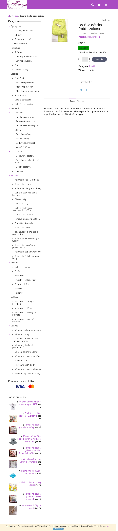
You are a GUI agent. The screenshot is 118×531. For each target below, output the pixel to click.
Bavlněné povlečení (24, 82)
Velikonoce (16, 297)
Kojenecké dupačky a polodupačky (23, 246)
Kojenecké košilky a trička (26, 180)
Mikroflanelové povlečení (27, 91)
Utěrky (17, 130)
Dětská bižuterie (22, 267)
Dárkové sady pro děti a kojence (24, 194)
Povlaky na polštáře (23, 31)
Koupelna (15, 48)
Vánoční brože (21, 360)
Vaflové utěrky (22, 138)
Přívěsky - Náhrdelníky (25, 280)
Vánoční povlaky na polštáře (27, 330)
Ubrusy (18, 35)
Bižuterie (15, 263)
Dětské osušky (21, 69)
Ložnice (14, 74)
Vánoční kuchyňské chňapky (27, 369)
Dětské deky (20, 199)
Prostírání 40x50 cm (25, 121)
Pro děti (14, 175)
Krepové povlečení (24, 87)
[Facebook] (86, 90)
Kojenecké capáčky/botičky (27, 252)
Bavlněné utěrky (23, 134)
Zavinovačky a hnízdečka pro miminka (25, 233)
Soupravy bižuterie (23, 284)
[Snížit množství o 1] (80, 59)
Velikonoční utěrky (23, 308)
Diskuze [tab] (80, 101)
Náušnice (18, 275)
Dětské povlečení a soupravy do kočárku (22, 209)
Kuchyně (15, 108)
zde (108, 526)
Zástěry (18, 151)
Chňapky (18, 171)
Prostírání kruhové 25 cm (27, 126)
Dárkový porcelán (19, 43)
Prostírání (18, 113)
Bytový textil (17, 26)
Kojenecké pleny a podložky (27, 188)
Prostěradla (20, 95)
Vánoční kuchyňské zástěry (27, 356)
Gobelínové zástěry (24, 156)
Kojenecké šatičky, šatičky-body (26, 257)
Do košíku (99, 59)
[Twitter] (81, 90)
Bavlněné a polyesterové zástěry (26, 161)
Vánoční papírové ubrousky (27, 373)
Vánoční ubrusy (21, 334)
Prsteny (18, 288)
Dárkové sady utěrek (25, 143)
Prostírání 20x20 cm (25, 117)
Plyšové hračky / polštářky (27, 219)
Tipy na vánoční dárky (24, 365)
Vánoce (14, 326)
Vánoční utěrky (22, 147)
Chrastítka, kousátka (24, 223)
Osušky (18, 65)
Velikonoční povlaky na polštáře (24, 313)
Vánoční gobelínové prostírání (22, 346)
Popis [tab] (72, 101)
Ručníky (18, 52)
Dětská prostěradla (23, 104)
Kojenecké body (22, 227)
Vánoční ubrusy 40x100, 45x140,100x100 (26, 340)
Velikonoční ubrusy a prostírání (23, 302)
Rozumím (58, 529)
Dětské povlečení (22, 100)
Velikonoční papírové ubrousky (23, 320)
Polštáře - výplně (22, 39)
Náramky (18, 293)
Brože (17, 271)
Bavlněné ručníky (23, 61)
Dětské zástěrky (23, 167)
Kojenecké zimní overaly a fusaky (25, 239)
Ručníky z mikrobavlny (26, 56)
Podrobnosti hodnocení (89, 37)
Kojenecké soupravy (24, 184)
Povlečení (19, 78)
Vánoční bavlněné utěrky (26, 352)
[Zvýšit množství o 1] (89, 59)
